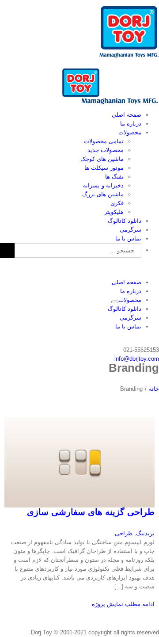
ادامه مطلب (139, 604)
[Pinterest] (157, 341)
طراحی (123, 533)
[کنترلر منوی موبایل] (157, 267)
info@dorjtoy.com (136, 358)
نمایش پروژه (107, 604)
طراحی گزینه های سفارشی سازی (91, 512)
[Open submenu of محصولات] (114, 302)
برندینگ (145, 533)
